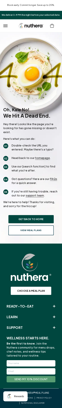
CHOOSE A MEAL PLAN (31, 290)
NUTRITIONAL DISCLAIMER (32, 403)
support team (35, 195)
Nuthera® (28, 392)
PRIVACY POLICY (44, 398)
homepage (42, 158)
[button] (5, 25)
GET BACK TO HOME (31, 219)
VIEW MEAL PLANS (31, 230)
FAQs (53, 179)
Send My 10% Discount (31, 379)
